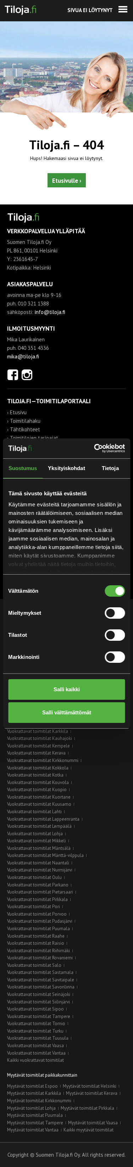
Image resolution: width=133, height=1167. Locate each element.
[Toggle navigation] (123, 9)
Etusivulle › (66, 181)
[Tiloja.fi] (20, 9)
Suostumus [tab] (23, 468)
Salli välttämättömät (66, 712)
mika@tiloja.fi (23, 356)
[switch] (115, 613)
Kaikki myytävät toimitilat (88, 1130)
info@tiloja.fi (50, 312)
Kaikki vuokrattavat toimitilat (35, 1060)
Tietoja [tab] (110, 468)
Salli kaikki (67, 689)
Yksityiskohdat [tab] (66, 468)
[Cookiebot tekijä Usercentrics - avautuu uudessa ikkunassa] (95, 448)
